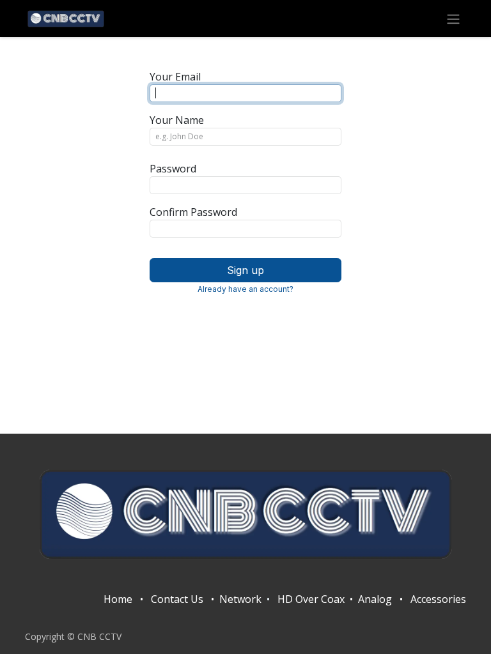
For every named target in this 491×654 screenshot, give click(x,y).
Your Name (177, 120)
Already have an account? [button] (245, 289)
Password (173, 169)
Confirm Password (193, 212)
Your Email (175, 77)
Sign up (245, 270)
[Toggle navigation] (453, 18)
